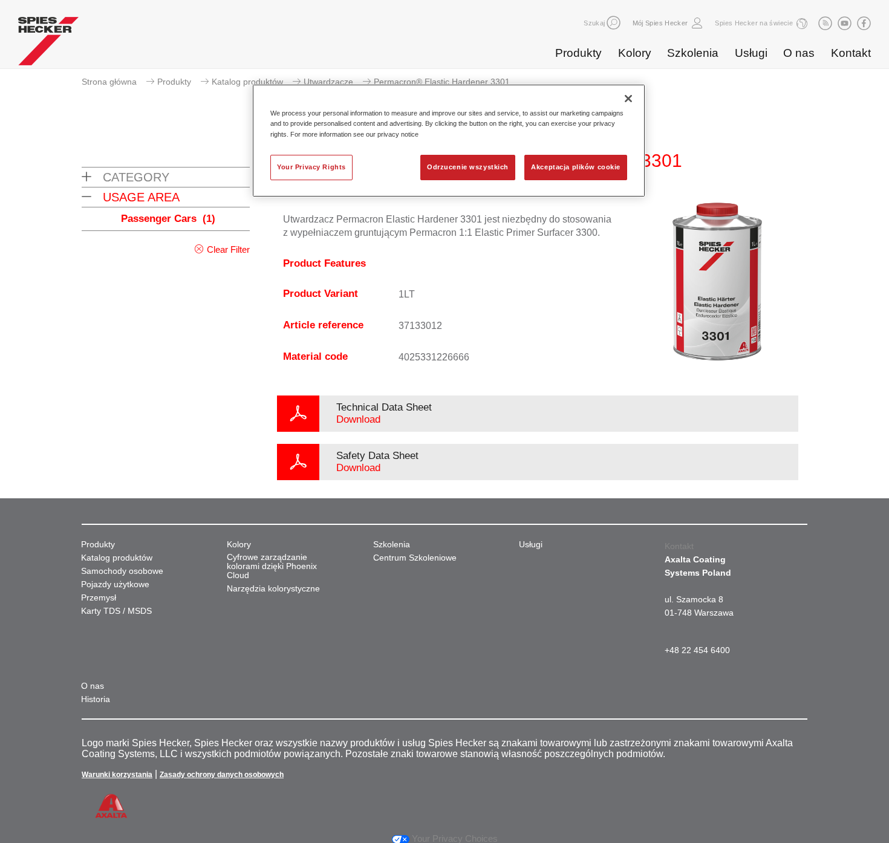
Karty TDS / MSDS (116, 611)
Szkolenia (692, 53)
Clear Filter (228, 249)
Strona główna (109, 81)
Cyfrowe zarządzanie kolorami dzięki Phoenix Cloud (272, 566)
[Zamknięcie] (628, 98)
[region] (448, 140)
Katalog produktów (247, 81)
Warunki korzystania (117, 774)
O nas (799, 53)
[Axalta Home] (48, 44)
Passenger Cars (168, 218)
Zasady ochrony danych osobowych (222, 774)
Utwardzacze (328, 81)
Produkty (578, 53)
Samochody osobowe (122, 571)
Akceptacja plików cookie (575, 167)
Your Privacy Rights (311, 167)
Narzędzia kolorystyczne (273, 588)
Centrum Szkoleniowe (415, 557)
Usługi (751, 53)
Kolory (634, 53)
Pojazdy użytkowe (115, 584)
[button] (613, 23)
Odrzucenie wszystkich (468, 167)
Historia (95, 699)
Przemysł (98, 597)
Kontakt (851, 53)
